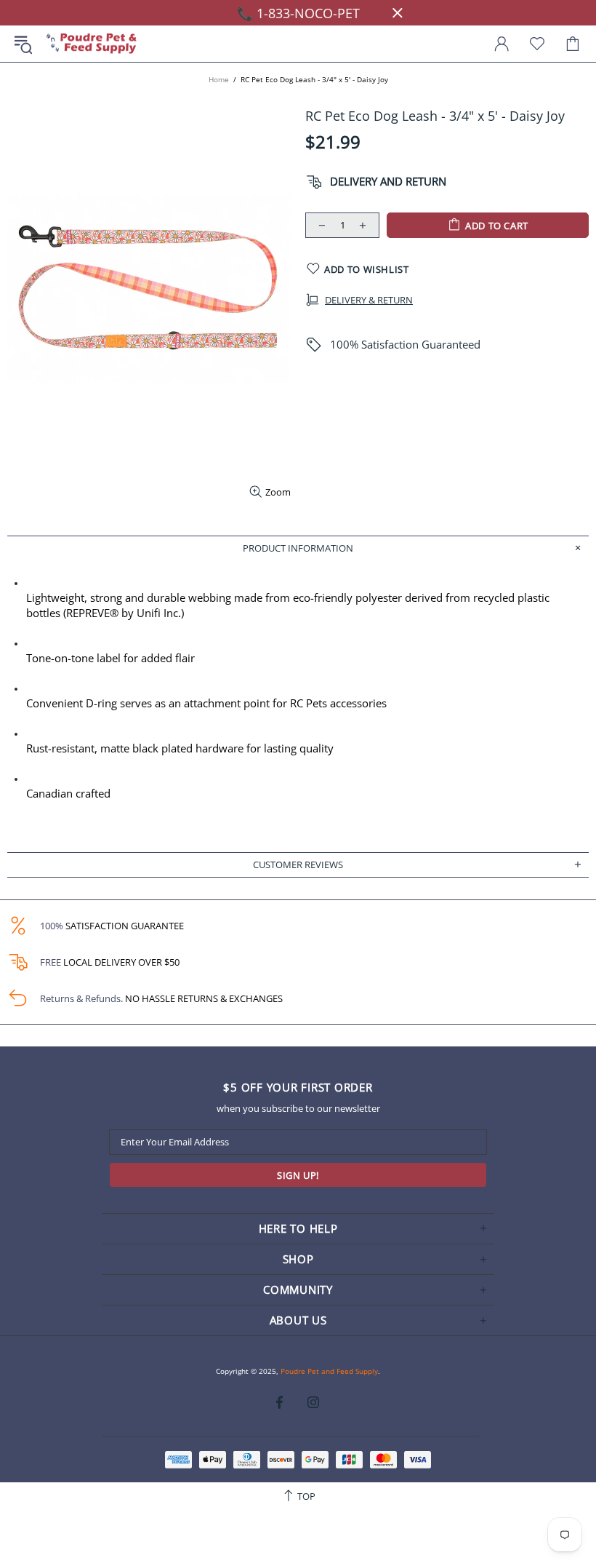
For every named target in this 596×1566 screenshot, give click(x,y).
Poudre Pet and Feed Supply (92, 44)
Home (219, 79)
